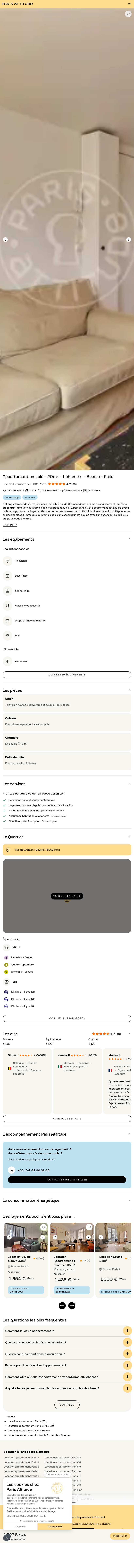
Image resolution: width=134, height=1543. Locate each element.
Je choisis (20, 1526)
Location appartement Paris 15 (62, 1466)
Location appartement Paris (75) (27, 1421)
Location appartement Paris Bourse (29, 1430)
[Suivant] (128, 239)
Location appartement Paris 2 (21, 1462)
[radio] (20, 1055)
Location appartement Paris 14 (62, 1462)
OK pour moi (55, 1526)
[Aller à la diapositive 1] (24, 1245)
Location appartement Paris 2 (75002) (31, 1426)
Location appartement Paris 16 (62, 1471)
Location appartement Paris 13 (62, 1457)
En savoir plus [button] (56, 810)
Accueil (11, 1416)
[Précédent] (5, 239)
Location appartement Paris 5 (22, 1476)
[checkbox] (128, 14)
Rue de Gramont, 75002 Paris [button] (24, 484)
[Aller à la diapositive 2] (28, 1245)
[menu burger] (129, 4)
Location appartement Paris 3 (21, 1466)
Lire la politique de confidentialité (26, 1516)
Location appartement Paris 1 (21, 1457)
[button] (7, 1537)
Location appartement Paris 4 (22, 1471)
